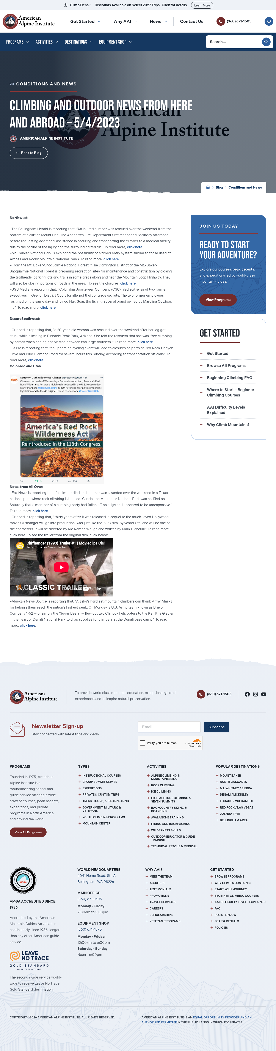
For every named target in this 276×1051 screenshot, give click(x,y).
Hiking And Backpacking (170, 824)
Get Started (82, 21)
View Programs (218, 300)
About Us (157, 883)
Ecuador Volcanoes (236, 801)
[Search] (266, 42)
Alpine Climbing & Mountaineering (165, 777)
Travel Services (163, 902)
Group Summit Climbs (100, 782)
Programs (15, 42)
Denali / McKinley (234, 794)
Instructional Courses (102, 775)
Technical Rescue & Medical (174, 846)
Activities (44, 42)
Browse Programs (230, 876)
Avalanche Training (167, 817)
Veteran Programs (165, 921)
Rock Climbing (162, 785)
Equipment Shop (112, 42)
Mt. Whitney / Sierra (236, 788)
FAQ (217, 908)
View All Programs (28, 832)
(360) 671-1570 (89, 929)
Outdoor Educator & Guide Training (173, 838)
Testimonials (160, 889)
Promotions (159, 895)
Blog (219, 187)
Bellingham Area (234, 820)
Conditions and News (245, 187)
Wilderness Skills (166, 830)
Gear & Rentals (227, 921)
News (155, 21)
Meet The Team (161, 876)
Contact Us (191, 21)
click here (134, 247)
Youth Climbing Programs (104, 817)
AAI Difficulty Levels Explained (240, 902)
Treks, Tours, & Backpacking (106, 801)
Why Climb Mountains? (233, 883)
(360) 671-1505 (239, 21)
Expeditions (92, 788)
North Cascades (233, 782)
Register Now (225, 915)
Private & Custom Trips (101, 794)
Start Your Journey (231, 889)
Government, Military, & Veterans (102, 809)
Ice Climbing (161, 791)
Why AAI (122, 21)
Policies (221, 927)
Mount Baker (230, 775)
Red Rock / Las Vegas (237, 807)
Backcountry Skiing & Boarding (169, 809)
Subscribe (217, 727)
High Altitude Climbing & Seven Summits (171, 799)
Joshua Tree (230, 813)
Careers (156, 908)
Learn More (202, 5)
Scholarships (161, 915)
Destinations (76, 42)
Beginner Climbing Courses (237, 895)
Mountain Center (96, 823)
